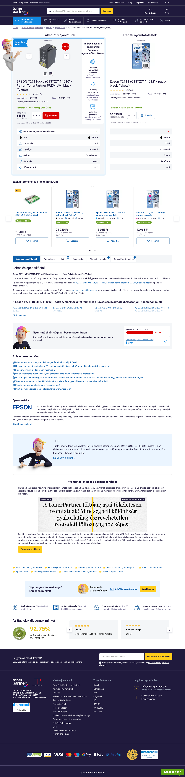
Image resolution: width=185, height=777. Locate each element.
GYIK (55, 727)
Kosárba (148, 115)
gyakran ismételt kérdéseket (84, 290)
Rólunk (96, 685)
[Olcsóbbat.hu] (149, 752)
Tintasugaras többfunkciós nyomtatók (79, 571)
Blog (130, 3)
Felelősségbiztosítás (62, 723)
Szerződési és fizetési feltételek (66, 685)
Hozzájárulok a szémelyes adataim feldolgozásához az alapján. (134, 664)
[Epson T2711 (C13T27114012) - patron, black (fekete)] (141, 56)
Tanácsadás (78, 259)
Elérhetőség (153, 3)
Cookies (56, 692)
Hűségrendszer (59, 708)
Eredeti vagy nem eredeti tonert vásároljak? (35, 370)
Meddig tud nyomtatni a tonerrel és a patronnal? (37, 385)
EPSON (49, 28)
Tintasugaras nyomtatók (45, 571)
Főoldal (15, 28)
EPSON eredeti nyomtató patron (121, 567)
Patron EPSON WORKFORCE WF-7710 (151, 308)
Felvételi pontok (60, 711)
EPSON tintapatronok (152, 567)
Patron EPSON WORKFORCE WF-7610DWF (109, 309)
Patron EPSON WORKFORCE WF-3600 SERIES (30, 309)
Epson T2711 (60, 28)
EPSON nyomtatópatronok (60, 567)
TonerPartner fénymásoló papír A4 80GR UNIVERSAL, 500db (31, 213)
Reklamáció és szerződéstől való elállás (70, 696)
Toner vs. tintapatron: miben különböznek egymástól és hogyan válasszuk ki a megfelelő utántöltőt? (61, 381)
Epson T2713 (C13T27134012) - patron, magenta (150, 213)
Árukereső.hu (21, 710)
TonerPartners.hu (102, 680)
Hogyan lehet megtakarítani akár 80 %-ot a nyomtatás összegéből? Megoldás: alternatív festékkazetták (63, 366)
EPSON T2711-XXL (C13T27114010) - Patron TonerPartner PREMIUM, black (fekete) (112, 283)
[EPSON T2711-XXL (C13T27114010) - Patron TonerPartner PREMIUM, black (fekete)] (47, 56)
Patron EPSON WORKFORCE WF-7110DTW (68, 309)
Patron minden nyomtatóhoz (32, 28)
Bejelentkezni (150, 13)
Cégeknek (140, 3)
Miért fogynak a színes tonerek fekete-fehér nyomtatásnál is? (43, 389)
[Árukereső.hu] (21, 706)
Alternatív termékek (99, 259)
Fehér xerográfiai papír (113, 571)
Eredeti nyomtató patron (89, 567)
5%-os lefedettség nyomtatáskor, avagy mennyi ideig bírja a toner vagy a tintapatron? (54, 374)
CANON (96, 704)
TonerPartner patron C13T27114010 (139, 340)
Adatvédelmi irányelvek (63, 689)
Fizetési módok (59, 704)
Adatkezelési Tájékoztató (158, 663)
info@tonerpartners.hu (126, 589)
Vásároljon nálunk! (63, 680)
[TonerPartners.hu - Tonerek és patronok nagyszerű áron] (21, 11)
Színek (64, 259)
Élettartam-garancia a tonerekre (67, 719)
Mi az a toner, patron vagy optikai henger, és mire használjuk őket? (46, 362)
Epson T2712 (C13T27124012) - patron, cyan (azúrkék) (110, 213)
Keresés (107, 11)
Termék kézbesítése (116, 3)
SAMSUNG (98, 708)
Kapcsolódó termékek (124, 259)
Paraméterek (49, 259)
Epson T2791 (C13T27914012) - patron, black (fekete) (70, 213)
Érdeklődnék (148, 589)
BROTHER (97, 711)
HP (94, 700)
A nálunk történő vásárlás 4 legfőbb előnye (71, 715)
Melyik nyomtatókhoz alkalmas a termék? (125, 98)
